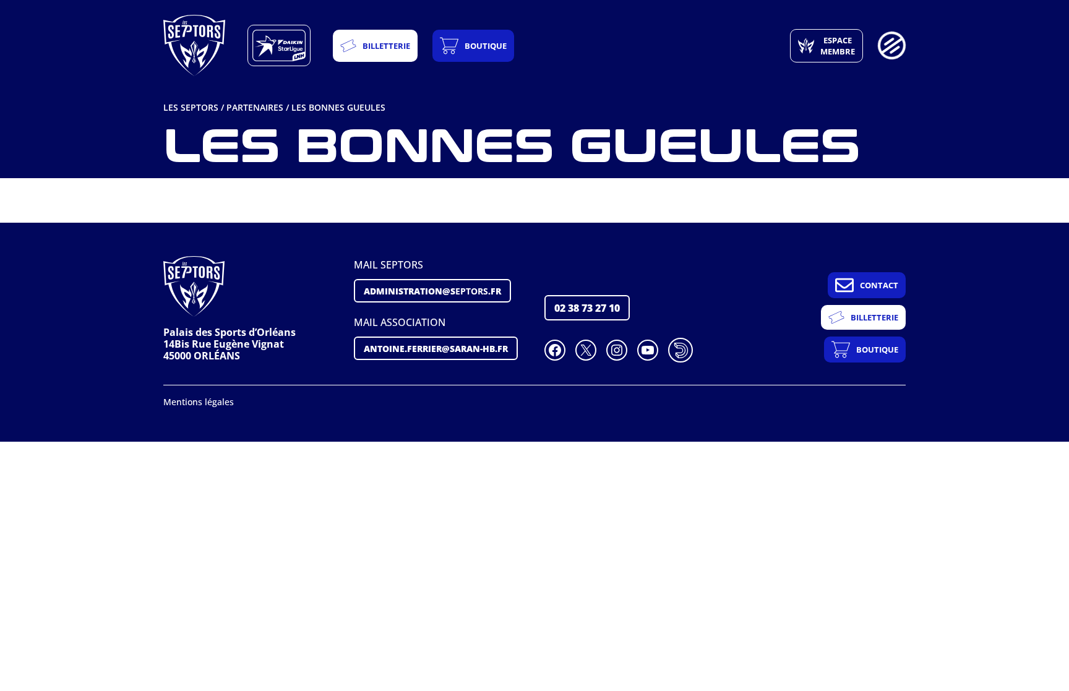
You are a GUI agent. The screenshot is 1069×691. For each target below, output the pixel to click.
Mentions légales (198, 402)
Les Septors (190, 107)
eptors (432, 291)
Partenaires (254, 107)
